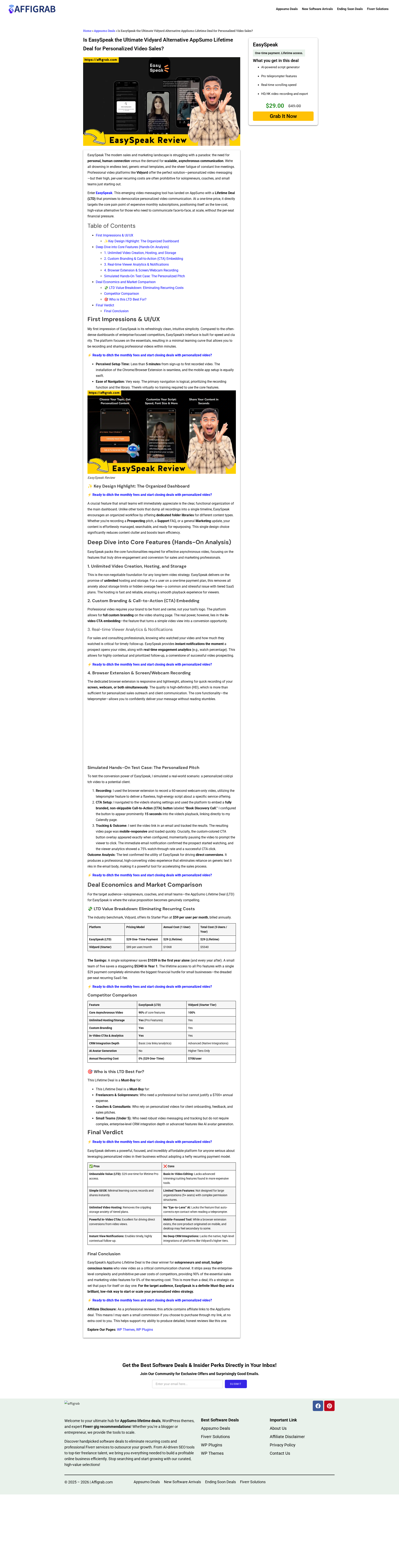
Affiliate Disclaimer (287, 1436)
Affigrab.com (102, 1482)
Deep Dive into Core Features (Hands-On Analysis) (132, 247)
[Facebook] (318, 1406)
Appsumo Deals (287, 9)
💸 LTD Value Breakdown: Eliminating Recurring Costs (143, 288)
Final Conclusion (116, 311)
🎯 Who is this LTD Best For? (125, 299)
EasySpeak (104, 193)
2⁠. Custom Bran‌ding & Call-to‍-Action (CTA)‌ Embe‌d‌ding (143, 259)
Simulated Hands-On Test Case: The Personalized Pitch (144, 276)
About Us (278, 1428)
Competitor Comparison (121, 294)
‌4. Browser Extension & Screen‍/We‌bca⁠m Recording (141, 270)
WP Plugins (144, 1330)
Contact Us (280, 1453)
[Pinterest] (329, 1406)
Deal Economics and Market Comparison (126, 282)
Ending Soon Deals (350, 9)
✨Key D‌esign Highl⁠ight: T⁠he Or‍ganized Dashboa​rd (141, 241)
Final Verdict (105, 305)
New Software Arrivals (317, 9)
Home (87, 31)
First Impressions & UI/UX (114, 235)
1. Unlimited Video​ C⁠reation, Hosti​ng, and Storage (140, 253)
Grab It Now (283, 116)
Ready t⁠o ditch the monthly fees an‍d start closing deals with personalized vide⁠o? (152, 355)
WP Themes (126, 1330)
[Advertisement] (161, 734)
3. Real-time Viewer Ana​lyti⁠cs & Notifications (136, 264)
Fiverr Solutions (378, 9)
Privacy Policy (282, 1444)
